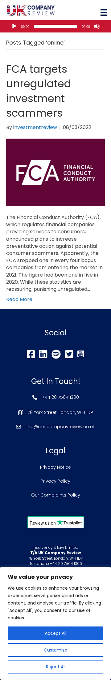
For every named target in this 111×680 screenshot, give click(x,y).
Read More (19, 299)
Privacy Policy (55, 481)
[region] (55, 623)
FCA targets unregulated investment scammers (38, 91)
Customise (55, 650)
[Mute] (97, 26)
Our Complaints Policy (55, 495)
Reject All (55, 667)
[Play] (14, 26)
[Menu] (104, 12)
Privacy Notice (55, 467)
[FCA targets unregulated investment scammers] (55, 171)
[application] (55, 26)
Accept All (55, 633)
